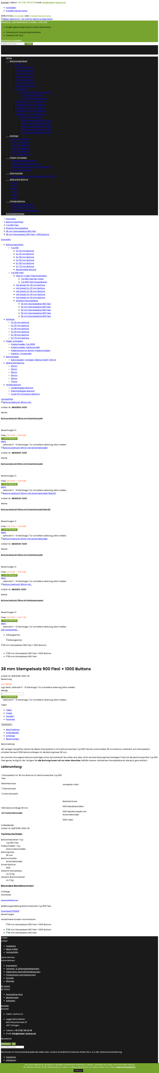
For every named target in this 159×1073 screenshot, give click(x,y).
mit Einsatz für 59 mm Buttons (30, 114)
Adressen (10, 1000)
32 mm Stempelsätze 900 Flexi (36, 123)
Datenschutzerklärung (126, 1067)
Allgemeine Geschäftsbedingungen (23, 971)
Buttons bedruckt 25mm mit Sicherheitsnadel (22, 555)
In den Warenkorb (9, 438)
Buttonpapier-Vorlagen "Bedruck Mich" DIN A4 (33, 176)
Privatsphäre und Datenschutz (21, 974)
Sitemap (10, 981)
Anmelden (11, 7)
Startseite (6, 239)
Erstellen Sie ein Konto (16, 10)
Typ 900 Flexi (19, 89)
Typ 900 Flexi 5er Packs (32, 95)
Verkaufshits (7, 399)
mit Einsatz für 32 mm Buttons (30, 104)
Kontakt (5, 2)
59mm (14, 195)
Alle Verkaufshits (10, 629)
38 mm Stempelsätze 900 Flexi (36, 126)
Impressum (11, 965)
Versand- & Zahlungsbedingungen (22, 968)
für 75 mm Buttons (25, 83)
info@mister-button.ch (54, 2)
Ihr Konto (5, 986)
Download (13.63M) (10, 911)
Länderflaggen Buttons (22, 204)
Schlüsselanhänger (15, 213)
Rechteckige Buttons (26, 86)
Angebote (11, 946)
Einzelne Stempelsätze (29, 117)
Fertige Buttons (15, 201)
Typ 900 (17, 64)
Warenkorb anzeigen (12, 40)
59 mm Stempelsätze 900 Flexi (36, 132)
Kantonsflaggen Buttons (23, 207)
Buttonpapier (14, 173)
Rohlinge (12, 135)
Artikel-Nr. (6, 676)
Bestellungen (12, 997)
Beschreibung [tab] (12, 729)
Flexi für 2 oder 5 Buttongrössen (33, 92)
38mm (14, 188)
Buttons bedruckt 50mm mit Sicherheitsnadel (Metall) (26, 509)
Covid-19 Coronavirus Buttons (25, 210)
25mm (14, 182)
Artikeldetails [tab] (12, 732)
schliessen (78, 1071)
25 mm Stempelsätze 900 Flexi (36, 120)
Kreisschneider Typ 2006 (23, 160)
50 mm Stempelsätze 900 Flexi (36, 129)
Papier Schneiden (16, 157)
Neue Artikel (12, 949)
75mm (14, 198)
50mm (14, 192)
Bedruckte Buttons (17, 179)
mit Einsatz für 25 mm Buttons (30, 101)
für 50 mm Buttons (25, 76)
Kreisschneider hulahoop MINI (25, 164)
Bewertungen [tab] (12, 739)
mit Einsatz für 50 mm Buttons (30, 111)
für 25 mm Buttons (25, 67)
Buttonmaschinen (16, 61)
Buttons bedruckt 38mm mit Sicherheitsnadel (22, 418)
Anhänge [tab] (10, 735)
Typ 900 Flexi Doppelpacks (34, 98)
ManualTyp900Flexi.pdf (9, 900)
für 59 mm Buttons (25, 79)
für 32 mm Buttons (25, 70)
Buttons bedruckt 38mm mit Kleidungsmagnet (22, 600)
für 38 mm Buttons (25, 73)
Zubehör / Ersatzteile (21, 170)
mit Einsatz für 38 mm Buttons (30, 107)
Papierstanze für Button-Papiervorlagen (30, 167)
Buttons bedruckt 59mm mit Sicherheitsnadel (22, 464)
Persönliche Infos (14, 994)
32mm (14, 185)
